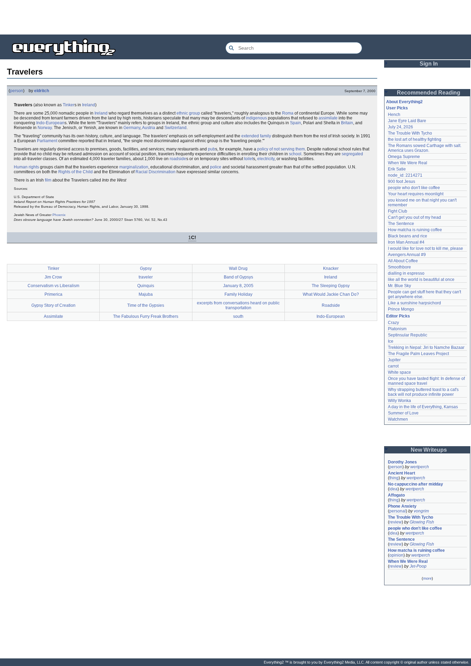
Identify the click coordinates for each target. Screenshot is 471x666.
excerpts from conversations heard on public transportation (238, 305)
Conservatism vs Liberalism (53, 285)
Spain (295, 122)
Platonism (397, 328)
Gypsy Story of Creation (53, 305)
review (395, 522)
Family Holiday (238, 294)
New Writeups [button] (429, 450)
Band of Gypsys (238, 277)
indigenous (256, 118)
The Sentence (401, 223)
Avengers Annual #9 (407, 254)
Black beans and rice (407, 236)
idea (393, 489)
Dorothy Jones (402, 462)
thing (394, 478)
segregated (352, 153)
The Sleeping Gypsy (331, 285)
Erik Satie (397, 169)
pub (211, 149)
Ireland (88, 104)
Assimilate (53, 316)
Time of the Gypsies (145, 305)
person (16, 90)
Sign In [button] (429, 64)
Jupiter (394, 360)
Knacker (331, 268)
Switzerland (175, 127)
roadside (178, 158)
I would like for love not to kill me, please (425, 248)
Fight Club (397, 211)
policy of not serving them (281, 149)
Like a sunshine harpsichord (414, 303)
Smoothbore (399, 267)
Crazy (393, 322)
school (295, 153)
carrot (393, 366)
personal (397, 511)
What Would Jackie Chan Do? (331, 294)
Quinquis (145, 285)
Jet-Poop (418, 566)
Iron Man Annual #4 (406, 242)
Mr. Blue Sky (399, 285)
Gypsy (146, 268)
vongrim (421, 511)
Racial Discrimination (156, 171)
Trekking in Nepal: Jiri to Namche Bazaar (426, 347)
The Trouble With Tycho (410, 133)
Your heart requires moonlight (415, 194)
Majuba (146, 294)
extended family (256, 136)
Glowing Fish (422, 522)
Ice (390, 341)
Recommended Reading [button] (428, 93)
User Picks (397, 108)
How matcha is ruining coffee (415, 229)
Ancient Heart (401, 473)
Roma (287, 113)
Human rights (26, 167)
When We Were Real (407, 162)
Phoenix (59, 215)
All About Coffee (403, 260)
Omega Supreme (404, 156)
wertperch (419, 466)
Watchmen (398, 419)
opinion (396, 555)
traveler (146, 277)
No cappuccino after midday (415, 484)
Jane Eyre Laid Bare (407, 120)
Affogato (396, 495)
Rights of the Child (75, 171)
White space (399, 372)
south (238, 316)
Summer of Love (403, 413)
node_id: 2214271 (405, 175)
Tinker (68, 104)
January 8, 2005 (238, 285)
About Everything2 (404, 101)
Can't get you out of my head (414, 217)
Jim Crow (53, 277)
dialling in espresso (406, 273)
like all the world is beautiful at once (421, 279)
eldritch (41, 90)
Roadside (331, 305)
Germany (131, 127)
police (215, 167)
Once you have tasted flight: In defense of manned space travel (427, 381)
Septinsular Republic (407, 335)
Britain (347, 122)
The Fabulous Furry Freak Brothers (145, 316)
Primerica (53, 294)
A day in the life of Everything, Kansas (423, 406)
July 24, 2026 (400, 127)
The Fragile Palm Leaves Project (418, 353)
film (48, 180)
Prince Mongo (401, 309)
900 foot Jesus (401, 181)
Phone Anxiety (402, 506)
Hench (394, 114)
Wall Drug (238, 268)
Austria (148, 127)
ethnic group (188, 113)
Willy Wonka (399, 400)
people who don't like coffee (414, 187)
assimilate (328, 118)
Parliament (47, 140)
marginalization (133, 167)
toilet (248, 158)
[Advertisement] (235, 17)
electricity (265, 158)
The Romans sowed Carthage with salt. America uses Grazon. (425, 148)
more (427, 578)
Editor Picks (398, 316)
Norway (45, 127)
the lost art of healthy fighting (414, 139)
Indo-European (50, 122)
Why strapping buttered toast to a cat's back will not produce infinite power (424, 392)
